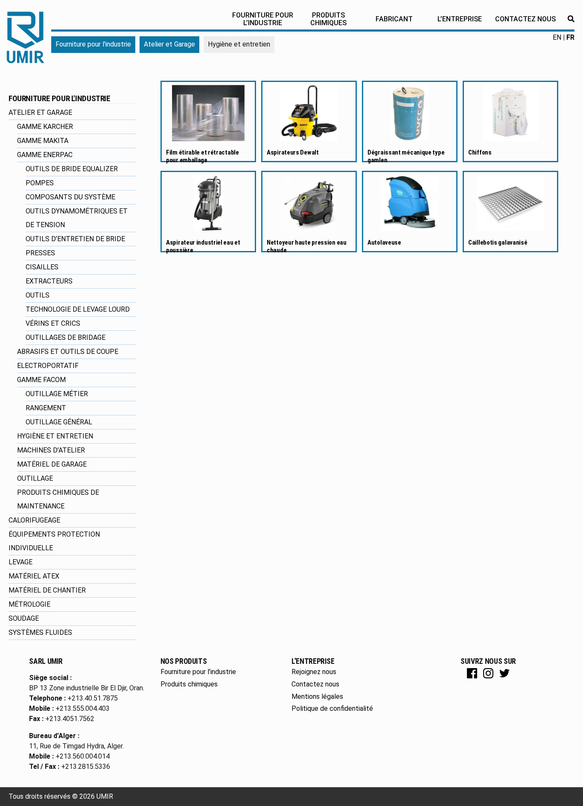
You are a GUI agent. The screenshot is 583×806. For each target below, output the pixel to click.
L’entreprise (459, 19)
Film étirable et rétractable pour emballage (202, 156)
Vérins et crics (53, 323)
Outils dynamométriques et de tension (77, 218)
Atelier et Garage (169, 44)
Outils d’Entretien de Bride (75, 239)
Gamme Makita (42, 141)
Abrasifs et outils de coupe (67, 352)
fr (570, 37)
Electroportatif (48, 366)
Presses (40, 253)
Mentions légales (317, 696)
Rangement (46, 408)
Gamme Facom (41, 380)
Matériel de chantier (47, 590)
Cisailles (42, 267)
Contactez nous (525, 19)
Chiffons (480, 152)
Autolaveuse (384, 242)
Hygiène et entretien (55, 436)
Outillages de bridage (65, 337)
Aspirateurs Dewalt (293, 152)
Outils (38, 295)
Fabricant (394, 19)
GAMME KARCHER (45, 127)
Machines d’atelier (51, 450)
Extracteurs (49, 281)
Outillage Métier (57, 394)
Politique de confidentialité (332, 708)
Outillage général (59, 422)
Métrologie (29, 604)
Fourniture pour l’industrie (262, 19)
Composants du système (70, 197)
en (557, 37)
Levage (20, 562)
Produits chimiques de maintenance (58, 499)
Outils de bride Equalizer (72, 169)
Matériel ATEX (34, 576)
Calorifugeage (34, 520)
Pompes (40, 183)
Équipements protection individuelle (54, 541)
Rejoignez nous (314, 672)
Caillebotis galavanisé (497, 242)
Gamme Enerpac (45, 155)
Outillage (35, 478)
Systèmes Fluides (40, 632)
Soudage (24, 618)
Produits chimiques (328, 19)
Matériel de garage (52, 464)
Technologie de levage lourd (78, 309)
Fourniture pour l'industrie (93, 44)
